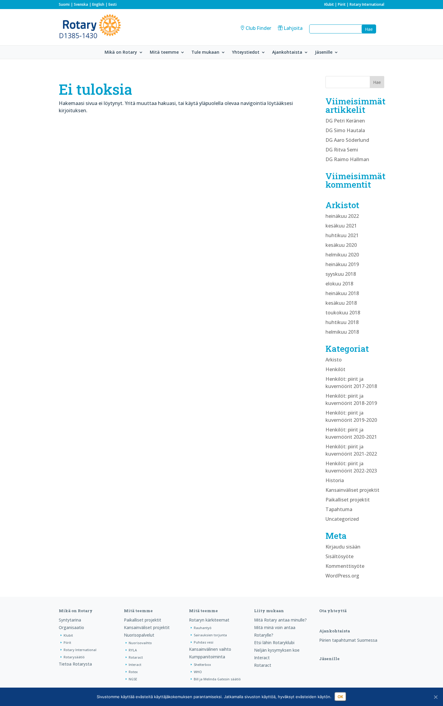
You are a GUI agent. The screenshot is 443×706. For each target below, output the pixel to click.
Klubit (329, 4)
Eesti (112, 4)
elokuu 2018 (339, 283)
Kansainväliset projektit (352, 490)
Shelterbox (202, 664)
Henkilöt (335, 369)
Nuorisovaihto (140, 643)
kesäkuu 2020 (341, 245)
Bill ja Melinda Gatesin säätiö (217, 679)
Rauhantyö (203, 627)
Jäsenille (323, 52)
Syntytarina (70, 620)
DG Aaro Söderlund (347, 140)
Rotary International (367, 4)
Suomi (64, 4)
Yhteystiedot (245, 52)
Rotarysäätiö (74, 657)
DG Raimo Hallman (347, 159)
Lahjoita (293, 28)
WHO (198, 671)
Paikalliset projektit (347, 499)
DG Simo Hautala (345, 130)
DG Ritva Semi (341, 149)
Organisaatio (71, 627)
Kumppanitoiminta (207, 657)
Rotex (133, 671)
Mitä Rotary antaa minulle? (280, 620)
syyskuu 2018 (340, 274)
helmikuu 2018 (342, 332)
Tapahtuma (338, 509)
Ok (340, 696)
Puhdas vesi (203, 642)
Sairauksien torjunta (210, 635)
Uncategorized (342, 519)
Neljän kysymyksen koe (277, 650)
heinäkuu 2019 (342, 264)
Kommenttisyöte (344, 566)
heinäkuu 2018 (342, 293)
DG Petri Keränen (345, 120)
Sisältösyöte (339, 556)
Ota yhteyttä (333, 610)
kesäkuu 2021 (341, 225)
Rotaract (136, 657)
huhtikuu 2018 (342, 322)
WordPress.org (342, 575)
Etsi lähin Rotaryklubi (274, 642)
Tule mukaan (205, 52)
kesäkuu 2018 (341, 303)
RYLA (133, 650)
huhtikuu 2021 (342, 235)
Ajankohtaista (287, 52)
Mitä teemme (164, 52)
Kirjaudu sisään (342, 546)
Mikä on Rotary (121, 52)
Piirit (342, 4)
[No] (435, 697)
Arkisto (333, 359)
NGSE (133, 679)
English (98, 4)
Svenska (81, 4)
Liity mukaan (269, 610)
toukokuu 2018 (342, 312)
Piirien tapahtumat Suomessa (348, 640)
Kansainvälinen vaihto (210, 649)
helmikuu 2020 (342, 254)
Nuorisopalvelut (139, 635)
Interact (135, 664)
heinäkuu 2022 (342, 216)
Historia (334, 480)
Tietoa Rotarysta (75, 664)
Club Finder (258, 28)
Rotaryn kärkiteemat (209, 620)
